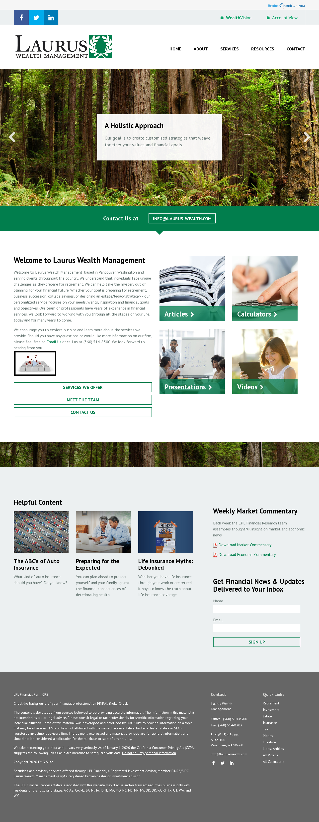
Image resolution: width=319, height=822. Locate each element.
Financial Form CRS (34, 694)
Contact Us (83, 412)
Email (218, 619)
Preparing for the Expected (97, 564)
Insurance (270, 722)
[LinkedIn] (232, 763)
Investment (271, 709)
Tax (265, 729)
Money (268, 735)
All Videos (270, 755)
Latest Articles (273, 748)
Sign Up (257, 642)
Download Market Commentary (244, 544)
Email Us (54, 341)
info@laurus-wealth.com (182, 218)
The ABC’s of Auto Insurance (37, 564)
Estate (267, 716)
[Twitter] (223, 763)
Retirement (271, 703)
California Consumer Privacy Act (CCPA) (166, 747)
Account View (285, 17)
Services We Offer (83, 387)
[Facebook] (214, 763)
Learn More (192, 313)
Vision (238, 17)
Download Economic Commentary (247, 554)
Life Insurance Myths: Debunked (165, 564)
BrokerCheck (118, 703)
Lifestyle (269, 742)
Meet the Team (83, 400)
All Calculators (273, 761)
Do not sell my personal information (149, 753)
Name (218, 600)
